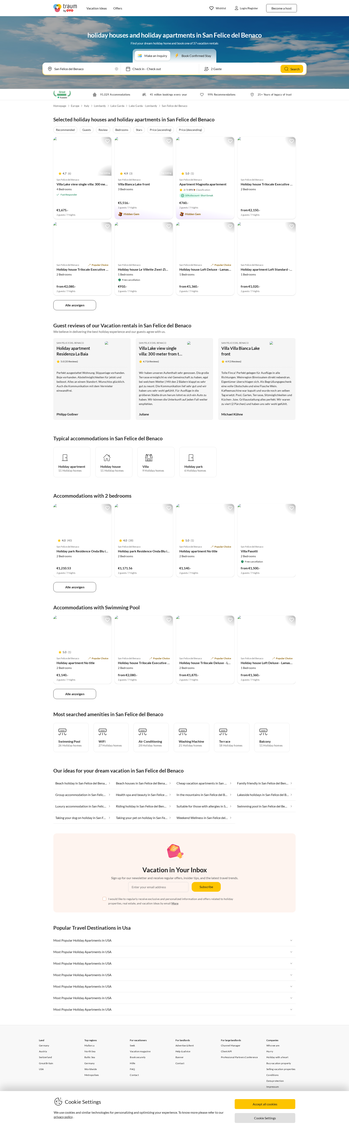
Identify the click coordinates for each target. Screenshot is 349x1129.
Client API (226, 1051)
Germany (44, 1045)
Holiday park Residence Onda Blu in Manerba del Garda (96, 551)
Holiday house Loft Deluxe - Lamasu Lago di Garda (214, 269)
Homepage (59, 105)
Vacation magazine (140, 1051)
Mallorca (89, 1045)
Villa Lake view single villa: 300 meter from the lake (93, 184)
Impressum (272, 1086)
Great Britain (46, 1063)
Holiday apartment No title (198, 551)
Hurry (269, 1051)
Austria (43, 1051)
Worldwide (90, 1069)
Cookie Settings (265, 1118)
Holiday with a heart (277, 1057)
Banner (180, 1057)
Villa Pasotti (249, 551)
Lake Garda (117, 105)
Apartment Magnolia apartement (202, 184)
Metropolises (91, 1074)
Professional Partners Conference (239, 1057)
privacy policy (63, 1117)
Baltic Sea (89, 1057)
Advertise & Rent (185, 1045)
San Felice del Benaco (174, 105)
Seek (132, 1045)
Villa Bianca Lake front (134, 184)
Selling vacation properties (280, 1069)
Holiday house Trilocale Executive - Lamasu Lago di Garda (282, 184)
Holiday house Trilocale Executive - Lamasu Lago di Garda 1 (99, 269)
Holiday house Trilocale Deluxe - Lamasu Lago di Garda (218, 663)
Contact (134, 1074)
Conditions (272, 1074)
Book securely (137, 1057)
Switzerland (45, 1057)
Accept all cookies (265, 1104)
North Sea (89, 1051)
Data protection (275, 1080)
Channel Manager (230, 1045)
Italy (86, 105)
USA (41, 1069)
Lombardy (100, 105)
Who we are (272, 1045)
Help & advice (183, 1051)
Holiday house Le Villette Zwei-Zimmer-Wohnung (153, 269)
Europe (75, 105)
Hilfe (132, 1063)
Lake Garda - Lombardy (143, 105)
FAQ (132, 1069)
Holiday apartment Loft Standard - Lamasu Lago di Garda (281, 269)
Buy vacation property (278, 1063)
